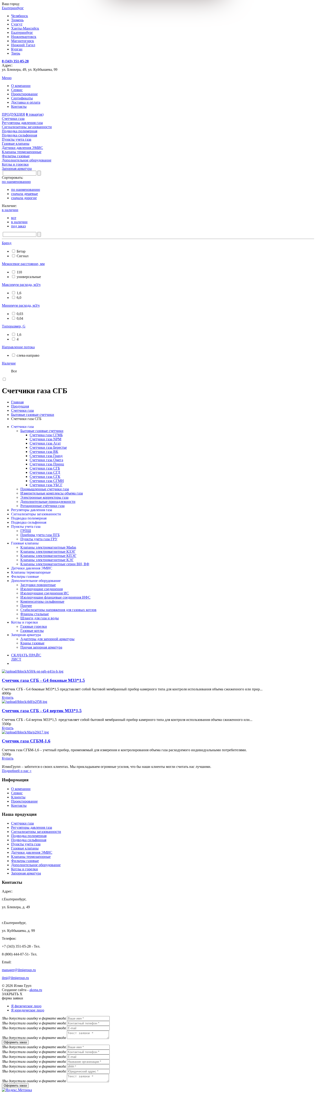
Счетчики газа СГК (45, 477)
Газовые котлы (32, 631)
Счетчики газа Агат (45, 443)
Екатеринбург (22, 32)
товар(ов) (34, 114)
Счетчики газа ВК (44, 452)
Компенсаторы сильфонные (42, 601)
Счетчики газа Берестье (48, 447)
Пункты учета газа (25, 526)
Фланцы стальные (34, 614)
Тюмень (17, 20)
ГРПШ (25, 531)
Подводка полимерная (28, 518)
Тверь (15, 53)
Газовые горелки (33, 626)
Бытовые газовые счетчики (41, 431)
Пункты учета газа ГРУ (38, 539)
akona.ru (35, 990)
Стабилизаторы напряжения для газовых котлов (58, 610)
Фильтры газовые (25, 576)
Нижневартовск (23, 37)
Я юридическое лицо (27, 1010)
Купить (7, 697)
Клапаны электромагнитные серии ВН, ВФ (54, 564)
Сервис (17, 90)
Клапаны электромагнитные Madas (48, 547)
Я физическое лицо (26, 1006)
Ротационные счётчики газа (42, 506)
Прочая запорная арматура (41, 647)
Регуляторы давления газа (31, 510)
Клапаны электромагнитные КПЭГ (48, 556)
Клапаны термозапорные (31, 572)
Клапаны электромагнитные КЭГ (47, 560)
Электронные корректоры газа (44, 497)
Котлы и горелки (24, 622)
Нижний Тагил (23, 45)
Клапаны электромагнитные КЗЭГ (47, 551)
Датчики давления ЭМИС (31, 568)
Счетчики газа (22, 427)
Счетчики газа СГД (45, 472)
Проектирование (24, 94)
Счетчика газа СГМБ (46, 435)
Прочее (26, 606)
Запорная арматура (26, 635)
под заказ (18, 226)
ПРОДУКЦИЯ (13, 114)
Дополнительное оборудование (36, 581)
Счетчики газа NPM (45, 439)
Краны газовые (32, 643)
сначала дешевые (24, 194)
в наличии (19, 222)
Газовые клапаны (25, 543)
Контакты (19, 106)
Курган (16, 49)
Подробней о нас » (16, 771)
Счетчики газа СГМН (47, 481)
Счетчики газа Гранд (46, 456)
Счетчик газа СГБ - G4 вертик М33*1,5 (42, 710)
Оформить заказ (15, 1042)
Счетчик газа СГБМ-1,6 (26, 741)
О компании (21, 86)
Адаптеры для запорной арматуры (47, 639)
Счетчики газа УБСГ (46, 485)
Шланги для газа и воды (39, 618)
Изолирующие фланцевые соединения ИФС (55, 597)
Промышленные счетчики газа (44, 489)
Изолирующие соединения (41, 589)
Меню (7, 78)
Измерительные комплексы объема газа (51, 493)
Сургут (16, 24)
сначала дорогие (24, 198)
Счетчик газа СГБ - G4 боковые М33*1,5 (43, 680)
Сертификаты (22, 98)
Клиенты (18, 797)
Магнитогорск (22, 41)
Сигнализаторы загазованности (36, 514)
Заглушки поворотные (38, 585)
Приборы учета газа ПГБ (40, 535)
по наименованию (25, 190)
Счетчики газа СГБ (45, 468)
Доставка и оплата (25, 102)
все (13, 218)
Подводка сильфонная (28, 522)
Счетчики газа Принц (47, 464)
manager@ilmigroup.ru (19, 970)
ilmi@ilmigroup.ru (15, 978)
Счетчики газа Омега (46, 460)
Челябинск (19, 16)
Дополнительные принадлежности (47, 502)
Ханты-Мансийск (25, 28)
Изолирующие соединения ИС (44, 593)
